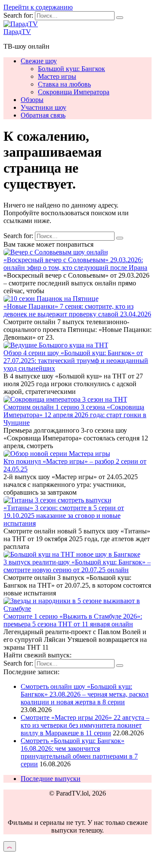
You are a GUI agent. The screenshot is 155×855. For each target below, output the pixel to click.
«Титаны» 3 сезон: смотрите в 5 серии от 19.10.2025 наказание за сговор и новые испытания (63, 515)
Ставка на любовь (64, 84)
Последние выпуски (51, 778)
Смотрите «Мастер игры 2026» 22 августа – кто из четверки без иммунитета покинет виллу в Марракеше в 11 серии (85, 725)
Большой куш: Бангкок (71, 68)
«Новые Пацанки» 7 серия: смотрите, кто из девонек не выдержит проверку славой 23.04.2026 (77, 310)
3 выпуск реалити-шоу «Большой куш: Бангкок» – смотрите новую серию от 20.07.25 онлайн (77, 565)
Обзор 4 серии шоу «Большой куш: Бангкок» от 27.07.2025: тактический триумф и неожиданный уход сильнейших (75, 360)
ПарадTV (17, 31)
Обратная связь (43, 115)
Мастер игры (57, 76)
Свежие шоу (39, 61)
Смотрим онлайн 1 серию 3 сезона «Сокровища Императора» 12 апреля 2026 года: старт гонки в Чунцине (74, 414)
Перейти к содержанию (38, 7)
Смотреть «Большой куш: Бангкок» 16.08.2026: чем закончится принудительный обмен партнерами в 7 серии (79, 752)
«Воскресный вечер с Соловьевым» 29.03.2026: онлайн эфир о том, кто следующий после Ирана (75, 263)
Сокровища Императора (73, 92)
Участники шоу (43, 107)
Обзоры (32, 99)
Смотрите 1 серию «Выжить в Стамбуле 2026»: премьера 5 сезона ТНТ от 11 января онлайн (72, 620)
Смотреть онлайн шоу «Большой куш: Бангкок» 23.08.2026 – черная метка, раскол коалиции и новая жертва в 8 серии (85, 694)
